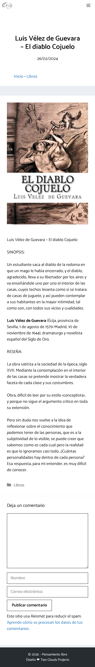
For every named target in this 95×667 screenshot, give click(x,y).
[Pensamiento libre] (7, 6)
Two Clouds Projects (55, 660)
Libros (32, 76)
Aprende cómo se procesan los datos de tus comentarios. (45, 625)
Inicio (18, 76)
